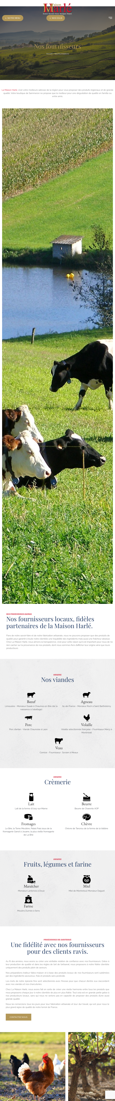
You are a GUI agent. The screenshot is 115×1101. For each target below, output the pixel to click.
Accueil (49, 54)
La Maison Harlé (9, 90)
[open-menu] (110, 18)
